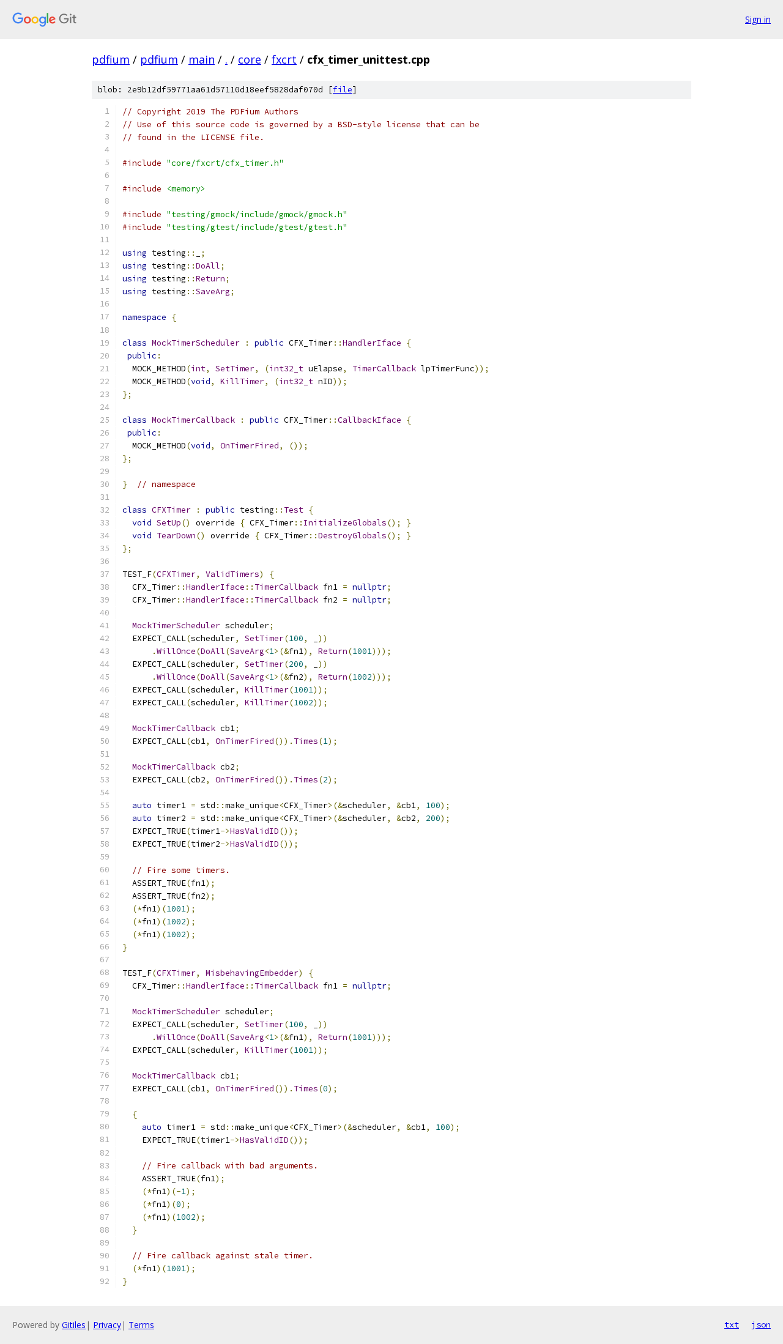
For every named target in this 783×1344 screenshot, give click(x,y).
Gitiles (74, 1325)
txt (731, 1324)
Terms (141, 1325)
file (342, 89)
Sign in (758, 19)
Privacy (107, 1325)
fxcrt (284, 59)
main (201, 59)
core (249, 59)
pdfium (111, 59)
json (761, 1324)
